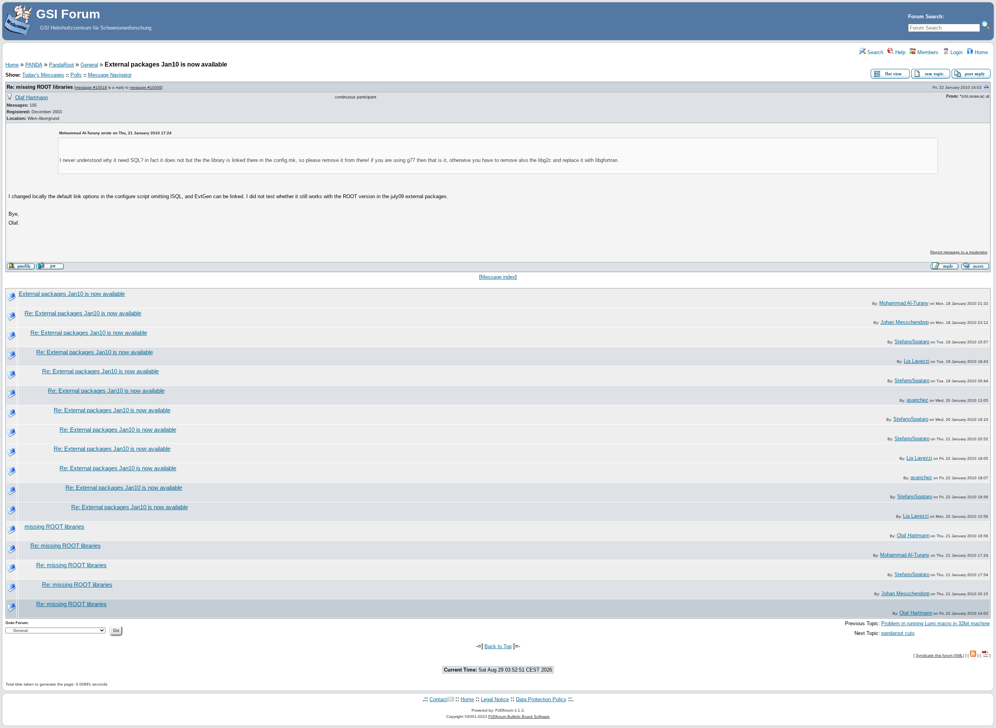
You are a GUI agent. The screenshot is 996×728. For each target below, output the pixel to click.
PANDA (33, 65)
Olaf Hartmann (31, 97)
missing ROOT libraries (54, 527)
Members (927, 52)
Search (874, 52)
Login (956, 52)
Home (980, 52)
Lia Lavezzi (916, 361)
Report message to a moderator (958, 252)
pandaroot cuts (898, 633)
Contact (438, 699)
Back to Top (498, 646)
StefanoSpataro (911, 342)
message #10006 (145, 87)
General (89, 65)
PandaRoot (61, 65)
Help (899, 52)
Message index (498, 277)
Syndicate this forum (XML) (940, 655)
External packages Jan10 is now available (72, 294)
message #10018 (91, 87)
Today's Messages (43, 75)
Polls (76, 75)
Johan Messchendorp (904, 322)
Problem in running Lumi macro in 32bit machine (935, 623)
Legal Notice (495, 699)
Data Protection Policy (541, 699)
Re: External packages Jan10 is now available (83, 313)
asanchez (917, 400)
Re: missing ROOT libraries (40, 87)
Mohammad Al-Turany (904, 303)
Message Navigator (110, 75)
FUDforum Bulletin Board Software (519, 716)
